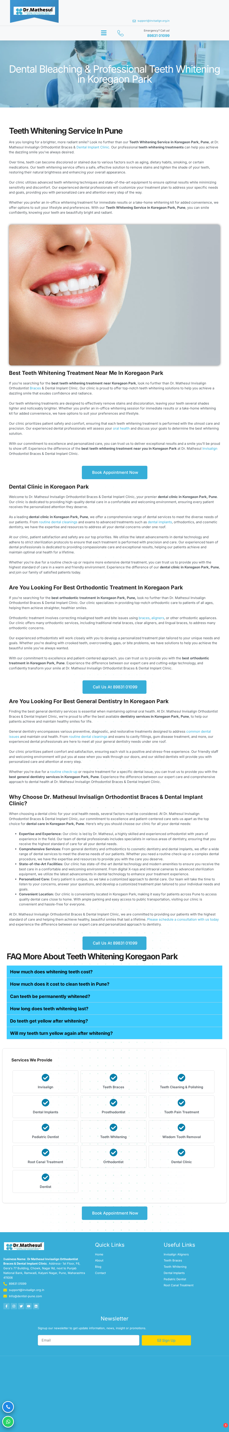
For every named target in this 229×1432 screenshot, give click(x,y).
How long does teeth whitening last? (49, 1008)
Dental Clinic (181, 1162)
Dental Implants (45, 1112)
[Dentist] (45, 1177)
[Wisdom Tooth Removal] (181, 1127)
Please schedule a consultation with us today (183, 919)
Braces (35, 388)
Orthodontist (113, 1162)
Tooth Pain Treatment (181, 1112)
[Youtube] (28, 1306)
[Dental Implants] (45, 1103)
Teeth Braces (113, 1087)
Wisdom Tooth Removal (181, 1137)
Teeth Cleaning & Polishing (181, 1087)
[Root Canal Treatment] (45, 1152)
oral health (121, 428)
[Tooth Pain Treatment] (181, 1103)
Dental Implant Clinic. (93, 147)
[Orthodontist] (113, 1152)
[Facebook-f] (6, 1306)
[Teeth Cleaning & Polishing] (181, 1078)
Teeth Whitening (113, 1137)
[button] (103, 33)
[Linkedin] (36, 1306)
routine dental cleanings (58, 522)
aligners (157, 618)
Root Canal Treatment (45, 1162)
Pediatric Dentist (45, 1137)
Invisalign (209, 448)
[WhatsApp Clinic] (8, 1422)
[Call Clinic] (8, 1407)
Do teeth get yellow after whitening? (49, 1021)
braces (144, 618)
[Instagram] (14, 1306)
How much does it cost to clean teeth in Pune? (59, 984)
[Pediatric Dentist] (45, 1127)
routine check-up (63, 772)
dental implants (160, 522)
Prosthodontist (113, 1112)
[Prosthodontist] (113, 1103)
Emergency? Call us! (157, 30)
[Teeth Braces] (113, 1078)
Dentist (45, 1187)
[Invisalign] (45, 1078)
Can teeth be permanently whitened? (50, 996)
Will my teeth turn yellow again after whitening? (61, 1033)
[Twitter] (21, 1306)
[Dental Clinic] (181, 1152)
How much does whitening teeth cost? (51, 971)
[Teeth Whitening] (113, 1127)
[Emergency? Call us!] (120, 33)
